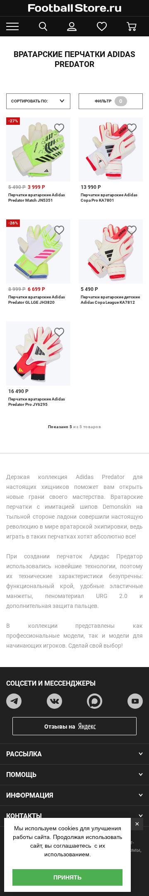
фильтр (109, 101)
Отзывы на (59, 726)
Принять (67, 877)
